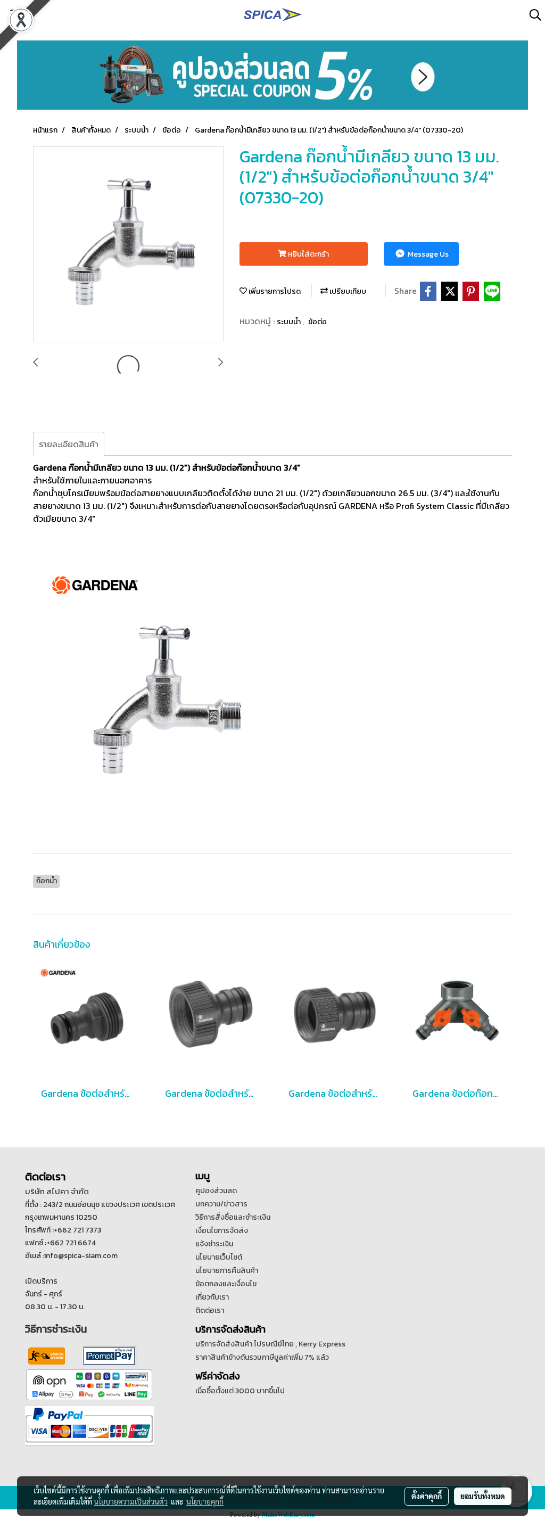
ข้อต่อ (317, 321)
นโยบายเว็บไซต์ (218, 1257)
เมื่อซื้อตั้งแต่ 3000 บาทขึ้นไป (240, 1390)
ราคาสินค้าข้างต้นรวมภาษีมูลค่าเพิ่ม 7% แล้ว (262, 1357)
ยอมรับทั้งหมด (482, 1496)
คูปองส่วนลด (216, 1190)
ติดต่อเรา (209, 1310)
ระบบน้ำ (289, 321)
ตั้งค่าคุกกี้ (426, 1496)
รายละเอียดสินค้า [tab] (68, 444)
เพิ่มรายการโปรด (274, 291)
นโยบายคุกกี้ (205, 1501)
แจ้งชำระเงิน (214, 1244)
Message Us (427, 254)
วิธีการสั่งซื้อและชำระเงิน (232, 1217)
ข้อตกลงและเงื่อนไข (226, 1283)
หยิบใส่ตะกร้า (307, 254)
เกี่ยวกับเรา (212, 1297)
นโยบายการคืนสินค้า (226, 1270)
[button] (531, 15)
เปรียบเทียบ (347, 291)
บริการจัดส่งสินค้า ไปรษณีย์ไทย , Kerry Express (270, 1344)
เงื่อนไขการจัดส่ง (221, 1230)
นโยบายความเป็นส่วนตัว (131, 1501)
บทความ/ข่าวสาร (221, 1204)
